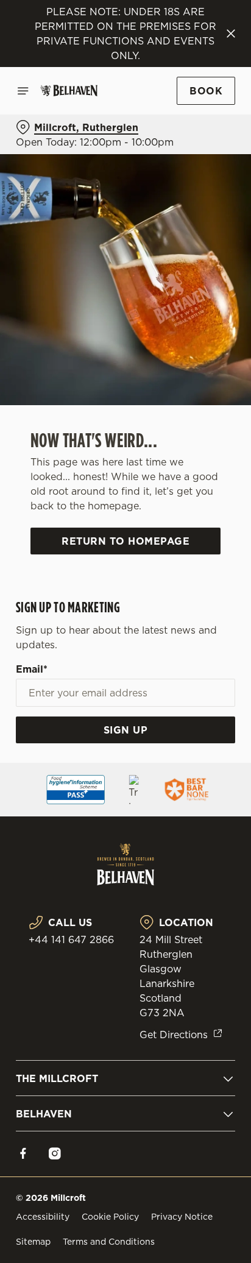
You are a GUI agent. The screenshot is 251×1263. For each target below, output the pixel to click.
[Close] (231, 33)
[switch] (219, 648)
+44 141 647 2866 (71, 939)
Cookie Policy (110, 1217)
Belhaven (44, 1113)
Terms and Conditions (109, 1242)
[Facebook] (23, 1153)
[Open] (23, 90)
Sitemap (33, 1242)
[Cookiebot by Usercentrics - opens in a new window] (183, 401)
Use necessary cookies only (125, 852)
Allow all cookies (125, 812)
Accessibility (42, 1217)
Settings (196, 773)
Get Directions (174, 1034)
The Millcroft (57, 1078)
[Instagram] (55, 1153)
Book (206, 91)
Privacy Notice (182, 1217)
